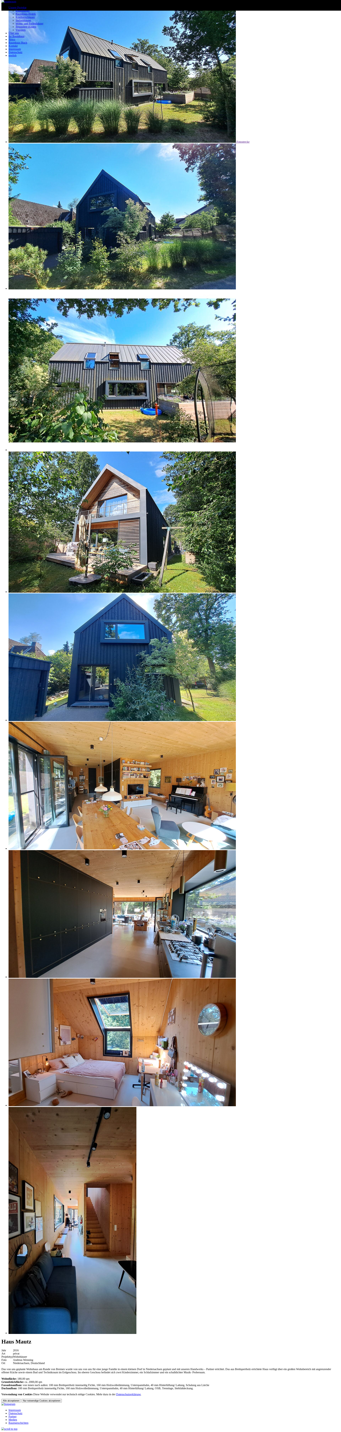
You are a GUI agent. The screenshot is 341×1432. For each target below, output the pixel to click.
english (13, 55)
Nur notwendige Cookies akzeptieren (41, 1400)
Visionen (21, 29)
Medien (13, 1419)
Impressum (15, 49)
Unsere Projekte (17, 7)
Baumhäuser (23, 10)
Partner (13, 1416)
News (12, 39)
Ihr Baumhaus (16, 36)
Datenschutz (15, 52)
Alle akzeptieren (11, 1400)
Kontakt (13, 45)
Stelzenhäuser (23, 20)
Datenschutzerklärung (128, 1394)
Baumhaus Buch (18, 42)
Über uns (14, 33)
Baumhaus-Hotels (26, 13)
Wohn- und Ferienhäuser (29, 23)
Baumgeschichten (18, 1422)
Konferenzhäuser (25, 17)
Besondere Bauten (26, 26)
